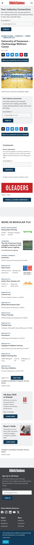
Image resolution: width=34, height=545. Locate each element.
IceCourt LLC (6, 294)
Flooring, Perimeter (8, 255)
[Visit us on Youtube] (14, 512)
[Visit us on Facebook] (2, 512)
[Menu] (2, 3)
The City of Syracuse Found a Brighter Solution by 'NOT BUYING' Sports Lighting (11, 245)
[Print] (3, 54)
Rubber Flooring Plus (9, 356)
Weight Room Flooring (9, 227)
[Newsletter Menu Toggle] (32, 3)
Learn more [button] (6, 537)
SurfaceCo (5, 258)
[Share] (7, 54)
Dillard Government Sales (10, 305)
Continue (9, 170)
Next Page (17, 378)
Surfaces (19, 36)
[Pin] (21, 54)
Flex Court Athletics (8, 368)
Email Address (6, 20)
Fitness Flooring (7, 315)
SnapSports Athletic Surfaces (12, 346)
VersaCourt (5, 335)
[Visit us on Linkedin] (10, 512)
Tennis (28, 36)
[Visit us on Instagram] (6, 512)
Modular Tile (9, 38)
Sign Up (6, 29)
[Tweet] (16, 54)
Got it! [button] (6, 542)
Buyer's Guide (7, 36)
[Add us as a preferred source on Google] (26, 54)
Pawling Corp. (6, 325)
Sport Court (5, 268)
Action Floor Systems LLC (10, 281)
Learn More (10, 416)
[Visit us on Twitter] (18, 512)
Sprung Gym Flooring (9, 230)
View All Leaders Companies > (17, 200)
